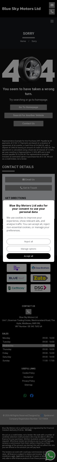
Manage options (28, 248)
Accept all (28, 256)
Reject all (28, 241)
